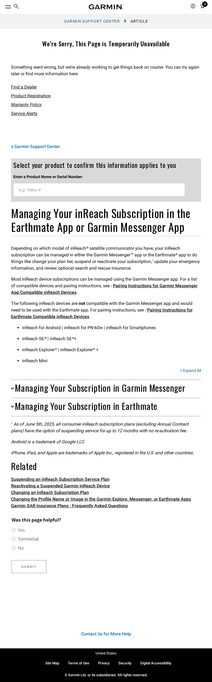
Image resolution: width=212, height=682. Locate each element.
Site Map (52, 663)
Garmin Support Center (92, 21)
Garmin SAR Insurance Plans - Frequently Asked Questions (69, 505)
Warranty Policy (26, 104)
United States (106, 653)
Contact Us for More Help (106, 634)
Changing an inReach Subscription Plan (50, 492)
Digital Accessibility (155, 663)
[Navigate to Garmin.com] (106, 7)
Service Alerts (24, 113)
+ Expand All (190, 371)
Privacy (104, 663)
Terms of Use (78, 663)
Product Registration (31, 95)
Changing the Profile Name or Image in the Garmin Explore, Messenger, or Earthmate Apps (101, 499)
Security (124, 663)
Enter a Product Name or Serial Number (47, 176)
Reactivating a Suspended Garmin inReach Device (60, 485)
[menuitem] (16, 7)
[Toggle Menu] (3, 5)
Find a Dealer (24, 87)
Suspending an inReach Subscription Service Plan (60, 479)
